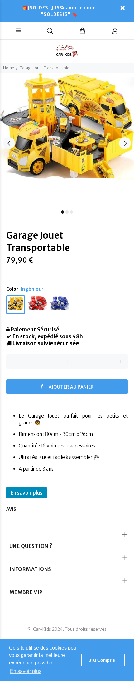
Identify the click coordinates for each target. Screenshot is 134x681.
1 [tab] (62, 212)
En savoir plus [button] (25, 671)
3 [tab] (71, 212)
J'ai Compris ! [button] (103, 660)
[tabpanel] (67, 140)
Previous (9, 143)
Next (125, 143)
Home (8, 67)
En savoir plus (26, 493)
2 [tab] (67, 212)
